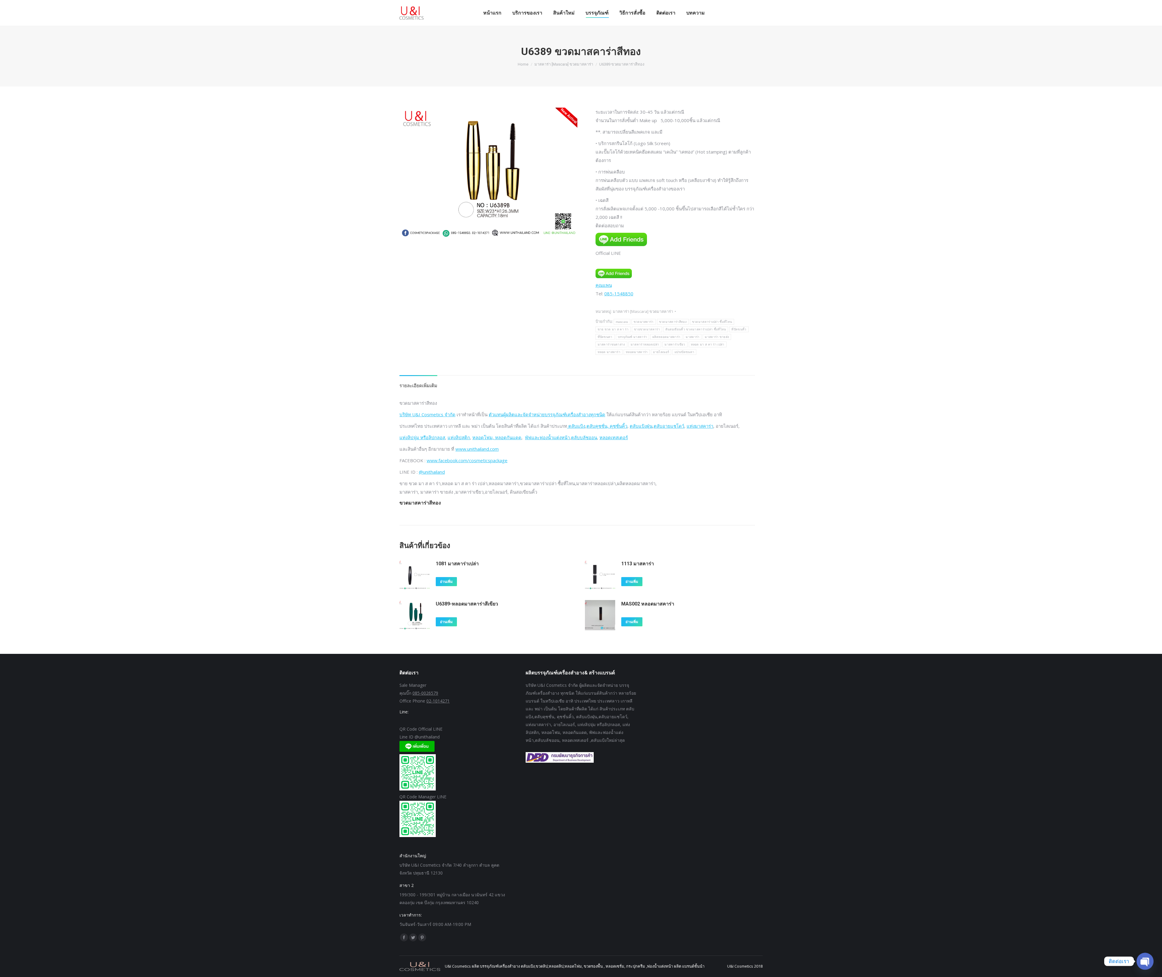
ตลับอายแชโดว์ (669, 426)
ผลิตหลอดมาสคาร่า (666, 337)
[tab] (418, 382)
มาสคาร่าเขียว (675, 344)
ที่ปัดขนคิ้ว (738, 329)
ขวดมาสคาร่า (644, 321)
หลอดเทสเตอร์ (613, 437)
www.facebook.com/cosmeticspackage (467, 460)
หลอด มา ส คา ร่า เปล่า (707, 344)
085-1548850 (618, 294)
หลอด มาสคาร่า (609, 352)
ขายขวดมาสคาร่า (647, 329)
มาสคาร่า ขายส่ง (717, 337)
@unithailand (432, 472)
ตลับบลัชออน (584, 437)
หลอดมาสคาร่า (637, 352)
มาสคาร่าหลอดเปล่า (645, 344)
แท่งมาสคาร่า (700, 426)
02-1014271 (438, 701)
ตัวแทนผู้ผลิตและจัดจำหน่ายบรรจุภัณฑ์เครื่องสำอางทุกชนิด (547, 414)
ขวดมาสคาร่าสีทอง (673, 321)
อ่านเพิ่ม (446, 581)
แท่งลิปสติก (459, 437)
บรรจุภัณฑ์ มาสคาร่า (632, 337)
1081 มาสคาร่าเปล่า (457, 563)
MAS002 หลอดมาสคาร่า (647, 604)
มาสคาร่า (692, 337)
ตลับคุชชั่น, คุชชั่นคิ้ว (606, 426)
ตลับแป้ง (576, 426)
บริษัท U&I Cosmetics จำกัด (427, 414)
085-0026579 (425, 693)
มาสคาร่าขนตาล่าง (611, 344)
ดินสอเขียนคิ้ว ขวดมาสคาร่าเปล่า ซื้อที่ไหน (695, 329)
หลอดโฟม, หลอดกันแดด (496, 437)
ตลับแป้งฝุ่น (641, 426)
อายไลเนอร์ (661, 352)
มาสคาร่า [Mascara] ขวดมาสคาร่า (643, 311)
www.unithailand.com (477, 449)
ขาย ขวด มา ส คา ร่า (613, 329)
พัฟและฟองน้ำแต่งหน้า (547, 437)
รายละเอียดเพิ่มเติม (418, 385)
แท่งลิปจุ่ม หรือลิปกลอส (422, 437)
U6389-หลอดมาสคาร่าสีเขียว (467, 604)
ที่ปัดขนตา (605, 337)
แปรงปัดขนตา (684, 352)
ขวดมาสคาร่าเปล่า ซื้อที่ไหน (712, 321)
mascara (622, 321)
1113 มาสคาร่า (637, 563)
